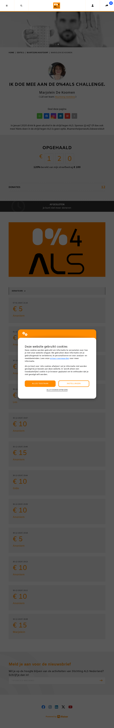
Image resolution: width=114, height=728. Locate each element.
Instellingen (74, 383)
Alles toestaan (40, 383)
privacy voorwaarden (59, 358)
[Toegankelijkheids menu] (111, 3)
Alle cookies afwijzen (57, 390)
